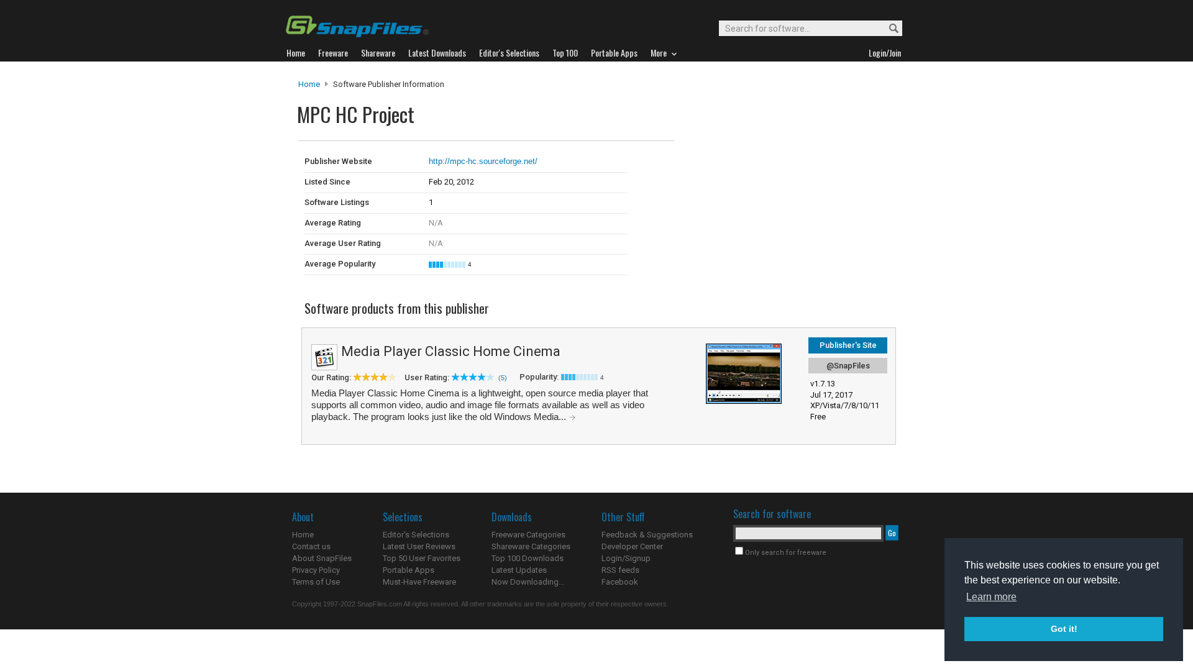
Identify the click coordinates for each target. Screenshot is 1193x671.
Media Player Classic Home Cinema (450, 351)
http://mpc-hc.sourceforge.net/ (483, 161)
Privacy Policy (316, 570)
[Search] (888, 29)
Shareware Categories (530, 546)
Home (309, 84)
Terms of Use (316, 582)
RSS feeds (620, 570)
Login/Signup (626, 558)
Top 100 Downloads (527, 558)
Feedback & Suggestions (647, 534)
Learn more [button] (991, 596)
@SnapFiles (848, 365)
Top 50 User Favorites (421, 558)
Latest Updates (519, 570)
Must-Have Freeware (419, 582)
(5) (502, 377)
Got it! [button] (1064, 629)
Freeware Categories (528, 534)
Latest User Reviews (419, 546)
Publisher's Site (848, 345)
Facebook (619, 582)
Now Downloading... (527, 582)
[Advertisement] (758, 166)
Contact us (311, 546)
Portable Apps (408, 570)
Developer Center (632, 546)
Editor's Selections (416, 534)
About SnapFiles (322, 558)
